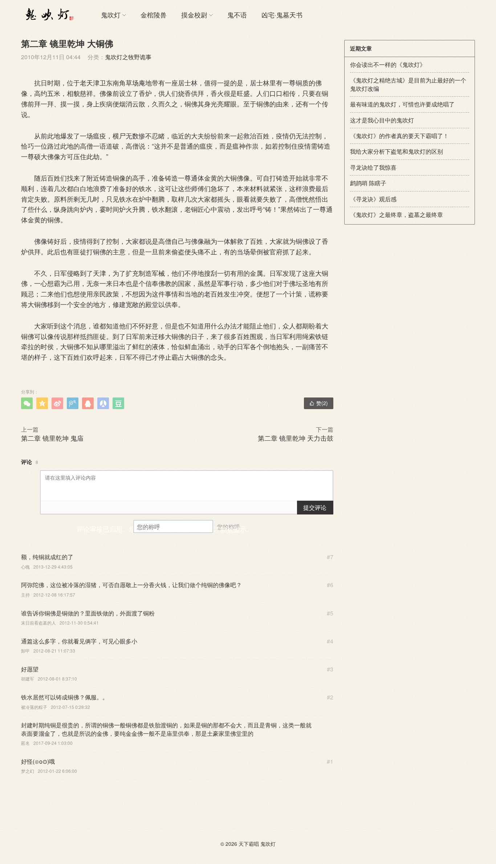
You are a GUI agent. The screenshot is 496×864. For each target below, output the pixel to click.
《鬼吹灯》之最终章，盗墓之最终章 (396, 214)
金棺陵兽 (154, 14)
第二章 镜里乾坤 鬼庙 (52, 438)
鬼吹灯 (111, 14)
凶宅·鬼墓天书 (281, 14)
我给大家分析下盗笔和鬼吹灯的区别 (396, 151)
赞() (318, 403)
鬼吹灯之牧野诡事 (128, 57)
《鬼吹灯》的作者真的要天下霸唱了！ (399, 136)
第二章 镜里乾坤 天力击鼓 (295, 438)
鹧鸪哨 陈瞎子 (368, 183)
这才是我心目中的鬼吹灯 (382, 120)
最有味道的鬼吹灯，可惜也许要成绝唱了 (402, 104)
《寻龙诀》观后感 (373, 199)
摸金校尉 (194, 14)
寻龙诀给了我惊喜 (373, 167)
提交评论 (314, 507)
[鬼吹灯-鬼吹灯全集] (48, 14)
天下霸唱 (249, 843)
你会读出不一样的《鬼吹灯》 (388, 64)
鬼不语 (237, 14)
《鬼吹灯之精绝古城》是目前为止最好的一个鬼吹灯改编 (408, 84)
